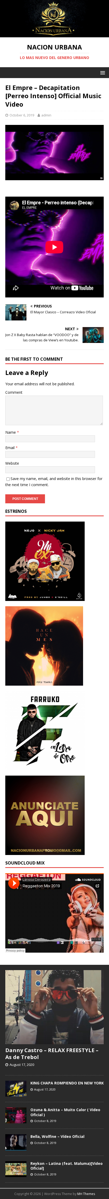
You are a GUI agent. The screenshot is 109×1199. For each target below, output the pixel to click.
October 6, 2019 (22, 115)
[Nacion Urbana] (54, 34)
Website (12, 463)
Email (10, 447)
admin (46, 115)
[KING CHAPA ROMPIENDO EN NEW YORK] (15, 1094)
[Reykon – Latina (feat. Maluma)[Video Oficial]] (15, 1174)
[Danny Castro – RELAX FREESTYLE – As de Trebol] (54, 1041)
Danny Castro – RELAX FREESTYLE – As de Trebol (51, 1054)
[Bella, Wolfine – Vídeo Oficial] (15, 1147)
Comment (13, 392)
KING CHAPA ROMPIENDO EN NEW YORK (67, 1082)
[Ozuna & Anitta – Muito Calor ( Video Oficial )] (15, 1120)
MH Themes (86, 1194)
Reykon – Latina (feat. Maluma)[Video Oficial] (66, 1166)
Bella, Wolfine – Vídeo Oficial (57, 1136)
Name (11, 432)
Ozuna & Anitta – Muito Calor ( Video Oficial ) (65, 1112)
